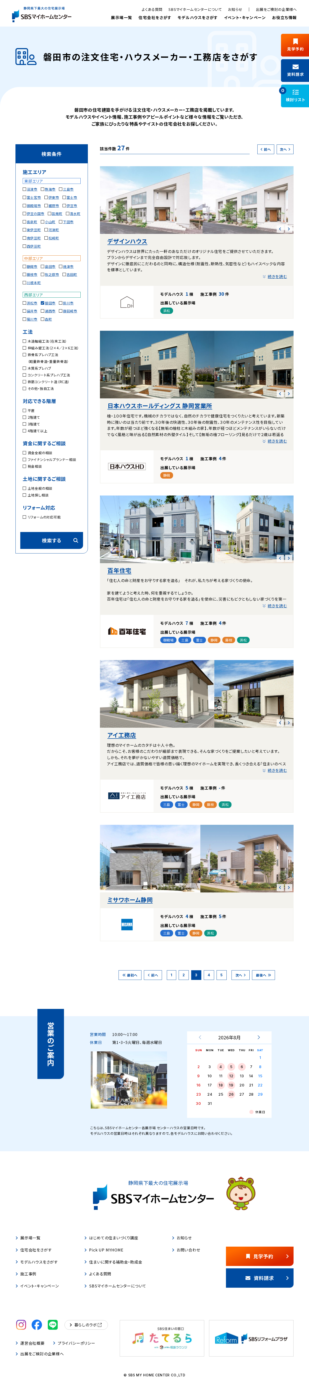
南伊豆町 (34, 238)
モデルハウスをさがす (198, 17)
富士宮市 (34, 197)
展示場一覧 (121, 17)
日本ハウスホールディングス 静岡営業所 (159, 405)
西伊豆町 (34, 246)
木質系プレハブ (39, 368)
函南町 (57, 213)
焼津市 (68, 266)
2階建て (34, 417)
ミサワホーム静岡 (130, 899)
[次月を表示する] (258, 1037)
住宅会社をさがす (155, 17)
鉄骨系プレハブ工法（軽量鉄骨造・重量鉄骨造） (48, 358)
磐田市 (50, 303)
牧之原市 (52, 274)
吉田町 (72, 274)
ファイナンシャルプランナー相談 (52, 459)
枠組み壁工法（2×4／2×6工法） (53, 347)
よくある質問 (152, 9)
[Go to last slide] (280, 229)
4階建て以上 (37, 430)
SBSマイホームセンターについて (195, 9)
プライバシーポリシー (76, 1343)
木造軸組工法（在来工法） (47, 341)
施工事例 (28, 1274)
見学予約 (263, 1256)
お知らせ (235, 9)
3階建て (34, 424)
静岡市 (32, 266)
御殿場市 (34, 205)
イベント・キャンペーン (245, 17)
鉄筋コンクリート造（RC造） (49, 381)
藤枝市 (32, 274)
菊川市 (32, 319)
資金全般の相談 (40, 452)
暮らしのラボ (85, 1325)
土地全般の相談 (40, 488)
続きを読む (277, 276)
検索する (51, 540)
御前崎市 (70, 311)
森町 (48, 319)
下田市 (68, 221)
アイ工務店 (121, 735)
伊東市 (54, 197)
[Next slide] (288, 229)
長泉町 (32, 221)
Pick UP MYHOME (106, 1250)
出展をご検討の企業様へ (276, 9)
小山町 (50, 221)
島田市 (50, 266)
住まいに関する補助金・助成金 (115, 1262)
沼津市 (32, 189)
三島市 (68, 189)
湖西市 (50, 311)
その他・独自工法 (41, 388)
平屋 (31, 410)
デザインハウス (127, 241)
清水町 (75, 213)
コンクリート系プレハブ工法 (49, 375)
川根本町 (34, 282)
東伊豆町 (34, 229)
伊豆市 (72, 205)
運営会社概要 (32, 1343)
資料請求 (264, 1277)
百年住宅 (119, 570)
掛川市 (68, 303)
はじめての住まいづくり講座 (113, 1238)
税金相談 (35, 466)
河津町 (54, 229)
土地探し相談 (38, 495)
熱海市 (50, 189)
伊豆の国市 (35, 213)
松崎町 (54, 238)
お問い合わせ (188, 1250)
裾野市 (54, 205)
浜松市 (32, 303)
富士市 (72, 197)
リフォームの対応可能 (44, 517)
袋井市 (32, 311)
